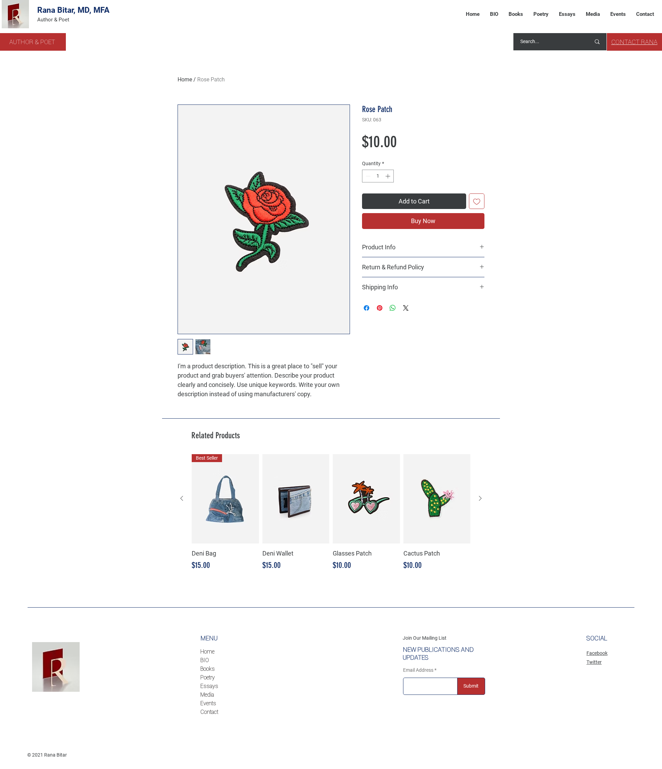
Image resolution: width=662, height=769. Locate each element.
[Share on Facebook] (366, 308)
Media (207, 694)
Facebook (597, 653)
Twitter (594, 662)
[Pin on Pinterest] (379, 308)
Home (185, 79)
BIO (204, 660)
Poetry (207, 677)
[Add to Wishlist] (476, 201)
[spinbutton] (378, 176)
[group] (331, 513)
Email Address (418, 670)
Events (208, 703)
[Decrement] (367, 176)
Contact (209, 711)
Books (207, 668)
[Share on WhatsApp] (393, 308)
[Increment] (388, 176)
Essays (209, 685)
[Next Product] (480, 498)
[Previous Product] (182, 498)
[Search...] (597, 41)
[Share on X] (406, 308)
